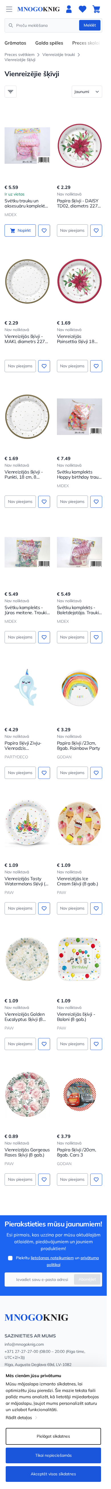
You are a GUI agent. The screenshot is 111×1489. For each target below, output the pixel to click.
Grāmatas (15, 43)
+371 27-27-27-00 (21, 1351)
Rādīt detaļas (19, 1417)
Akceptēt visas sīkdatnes (53, 1473)
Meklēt (90, 25)
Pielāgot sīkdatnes (53, 1436)
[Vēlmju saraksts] (82, 9)
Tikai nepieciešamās (53, 1455)
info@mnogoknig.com (24, 1344)
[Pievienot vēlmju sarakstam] (44, 231)
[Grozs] (96, 9)
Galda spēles (49, 43)
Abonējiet (87, 1279)
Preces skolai (86, 43)
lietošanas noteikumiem (52, 1257)
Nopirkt (24, 230)
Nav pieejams (72, 230)
